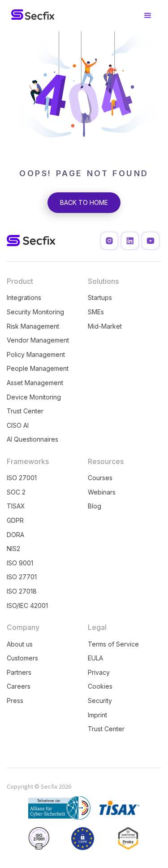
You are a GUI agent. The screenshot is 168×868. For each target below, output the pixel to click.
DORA (15, 534)
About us (20, 644)
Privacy (99, 672)
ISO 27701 (22, 577)
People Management (38, 368)
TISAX (16, 506)
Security (100, 700)
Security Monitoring (35, 312)
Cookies (100, 686)
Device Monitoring (34, 397)
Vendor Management (38, 340)
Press (15, 700)
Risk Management (33, 326)
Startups (100, 297)
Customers (22, 658)
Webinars (102, 492)
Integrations (24, 297)
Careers (18, 686)
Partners (19, 672)
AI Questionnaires (32, 439)
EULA (95, 658)
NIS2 (13, 548)
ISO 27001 (22, 478)
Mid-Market (105, 326)
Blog (94, 506)
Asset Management (35, 382)
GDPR (15, 520)
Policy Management (36, 354)
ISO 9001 (20, 563)
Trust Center (25, 411)
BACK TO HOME (84, 202)
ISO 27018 (22, 591)
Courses (100, 478)
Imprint (97, 715)
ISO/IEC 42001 (27, 605)
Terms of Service (113, 644)
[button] (147, 15)
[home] (30, 15)
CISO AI (18, 425)
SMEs (96, 312)
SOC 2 (16, 492)
